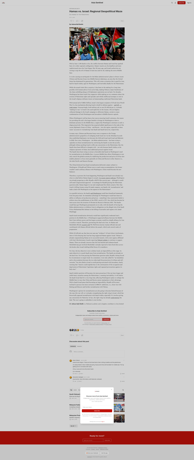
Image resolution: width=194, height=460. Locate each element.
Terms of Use (85, 415)
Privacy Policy (104, 414)
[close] (111, 389)
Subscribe (97, 410)
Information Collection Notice (105, 415)
